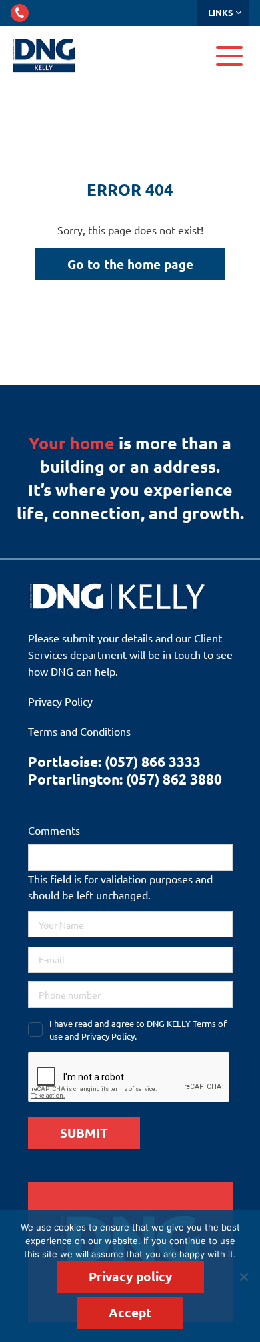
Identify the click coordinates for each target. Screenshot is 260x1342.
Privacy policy (130, 1276)
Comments (54, 830)
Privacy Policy (60, 701)
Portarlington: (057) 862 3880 (125, 778)
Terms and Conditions (79, 731)
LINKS (220, 12)
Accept (130, 1312)
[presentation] (129, 1078)
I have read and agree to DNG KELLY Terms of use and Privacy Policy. (138, 1030)
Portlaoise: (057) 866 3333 (114, 761)
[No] (243, 1276)
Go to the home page (130, 264)
